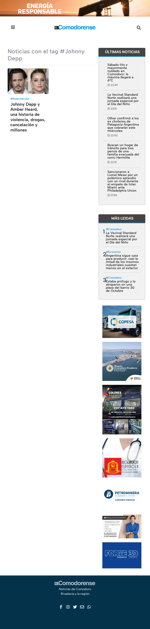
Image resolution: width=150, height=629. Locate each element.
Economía (114, 252)
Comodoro (114, 229)
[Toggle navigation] (13, 27)
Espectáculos (21, 98)
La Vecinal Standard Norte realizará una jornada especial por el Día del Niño (123, 99)
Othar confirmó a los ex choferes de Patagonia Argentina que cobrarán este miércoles (123, 124)
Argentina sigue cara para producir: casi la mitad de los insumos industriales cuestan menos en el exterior (122, 262)
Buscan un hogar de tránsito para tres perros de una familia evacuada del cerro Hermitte (123, 151)
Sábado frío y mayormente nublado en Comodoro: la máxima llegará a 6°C (120, 72)
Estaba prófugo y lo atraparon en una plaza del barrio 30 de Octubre (121, 286)
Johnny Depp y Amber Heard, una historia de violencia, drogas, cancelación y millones (27, 117)
